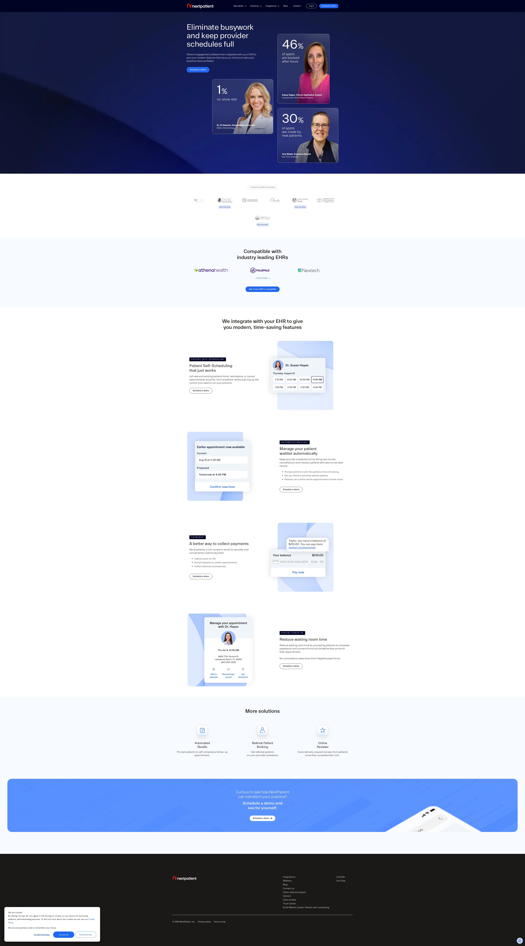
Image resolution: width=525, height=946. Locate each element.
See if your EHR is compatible (262, 289)
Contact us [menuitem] (288, 888)
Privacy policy (204, 922)
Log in (311, 6)
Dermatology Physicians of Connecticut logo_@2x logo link (325, 203)
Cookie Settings (42, 934)
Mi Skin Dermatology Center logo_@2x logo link (199, 203)
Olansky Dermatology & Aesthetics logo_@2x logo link (275, 203)
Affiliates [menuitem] (287, 880)
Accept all (63, 934)
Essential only (86, 934)
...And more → (262, 278)
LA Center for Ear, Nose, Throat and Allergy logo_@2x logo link (250, 203)
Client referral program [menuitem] (294, 892)
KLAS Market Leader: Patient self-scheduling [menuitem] (306, 907)
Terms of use (219, 922)
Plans (285, 6)
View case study (224, 199)
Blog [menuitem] (285, 884)
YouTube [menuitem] (340, 880)
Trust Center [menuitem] (289, 903)
